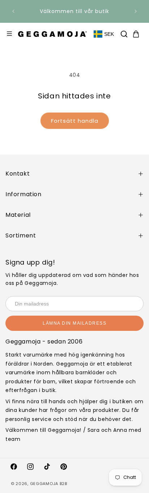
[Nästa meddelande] (136, 11)
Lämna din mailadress (74, 323)
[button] (124, 34)
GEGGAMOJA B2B (48, 483)
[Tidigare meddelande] (13, 11)
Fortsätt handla (74, 121)
